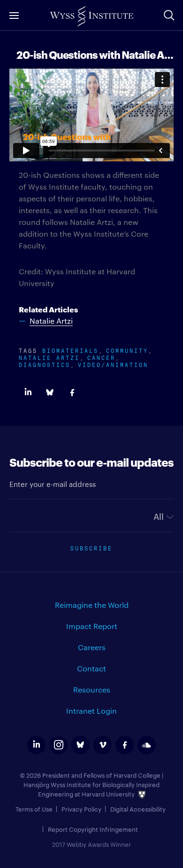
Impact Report (91, 626)
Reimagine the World (92, 605)
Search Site (169, 15)
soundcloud (146, 745)
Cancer (101, 356)
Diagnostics (44, 363)
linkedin (36, 745)
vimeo (102, 745)
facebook (124, 745)
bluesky (80, 745)
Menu (14, 15)
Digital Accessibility (138, 808)
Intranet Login (91, 711)
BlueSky (50, 392)
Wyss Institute (91, 16)
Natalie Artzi (49, 356)
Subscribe (91, 547)
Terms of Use (34, 808)
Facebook (72, 392)
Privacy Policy (81, 808)
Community (127, 349)
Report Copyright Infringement (93, 829)
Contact (91, 668)
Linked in (28, 392)
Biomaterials (70, 349)
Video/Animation (113, 363)
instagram (58, 745)
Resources (91, 689)
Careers (92, 647)
